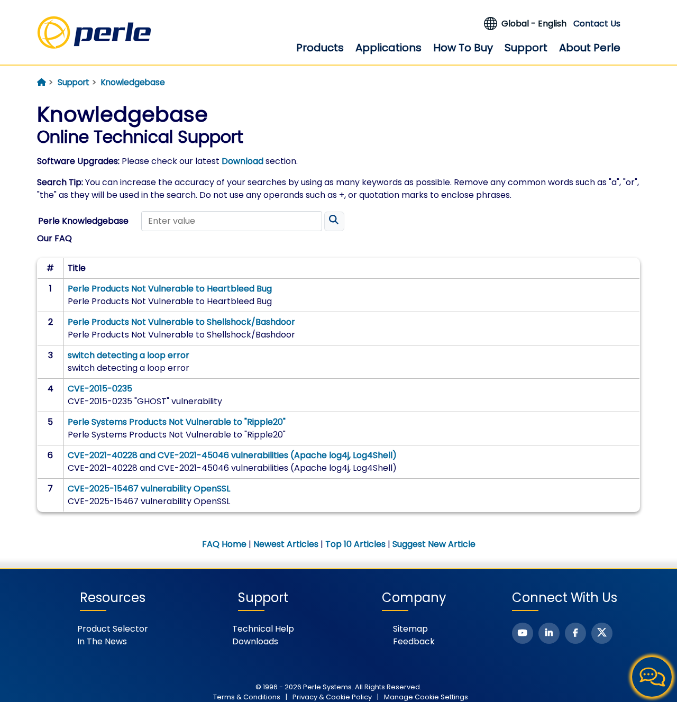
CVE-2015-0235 (100, 388)
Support (526, 47)
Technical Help (263, 629)
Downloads (255, 641)
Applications (388, 47)
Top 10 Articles (355, 544)
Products (320, 47)
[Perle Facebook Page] (575, 633)
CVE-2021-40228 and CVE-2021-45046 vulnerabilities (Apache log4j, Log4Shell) (232, 455)
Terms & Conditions (246, 696)
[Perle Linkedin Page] (549, 633)
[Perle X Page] (601, 633)
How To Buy (463, 47)
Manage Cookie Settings (426, 696)
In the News (102, 641)
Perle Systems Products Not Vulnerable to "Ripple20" (177, 422)
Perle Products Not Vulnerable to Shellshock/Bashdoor (181, 322)
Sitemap (410, 629)
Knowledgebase (133, 82)
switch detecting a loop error (128, 355)
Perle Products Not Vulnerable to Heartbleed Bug (170, 288)
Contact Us (596, 23)
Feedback (414, 641)
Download (242, 161)
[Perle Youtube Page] (522, 633)
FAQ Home (224, 544)
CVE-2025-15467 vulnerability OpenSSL (149, 488)
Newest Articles (285, 544)
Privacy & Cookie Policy (332, 696)
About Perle (589, 47)
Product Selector (112, 629)
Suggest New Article (433, 544)
